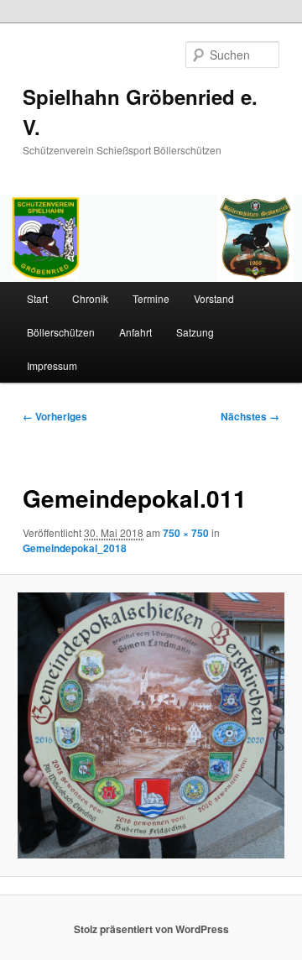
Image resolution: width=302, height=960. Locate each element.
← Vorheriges (55, 416)
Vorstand (214, 298)
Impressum (52, 365)
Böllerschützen (61, 332)
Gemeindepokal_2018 (75, 548)
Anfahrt (135, 332)
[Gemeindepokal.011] (151, 725)
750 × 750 (186, 532)
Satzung (195, 332)
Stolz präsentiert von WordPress (151, 929)
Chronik (90, 298)
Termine (151, 298)
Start (37, 298)
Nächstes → (250, 416)
